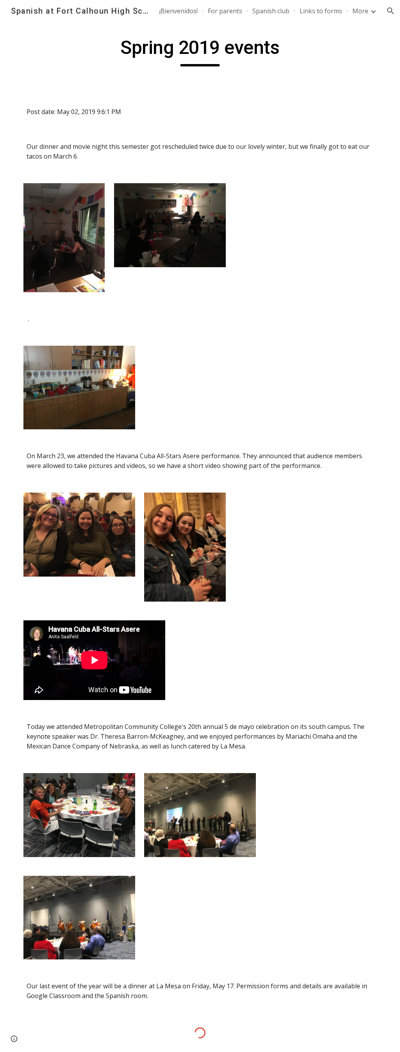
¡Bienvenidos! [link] (178, 11)
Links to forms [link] (321, 11)
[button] (390, 11)
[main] (200, 51)
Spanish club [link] (270, 11)
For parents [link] (225, 11)
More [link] (360, 11)
